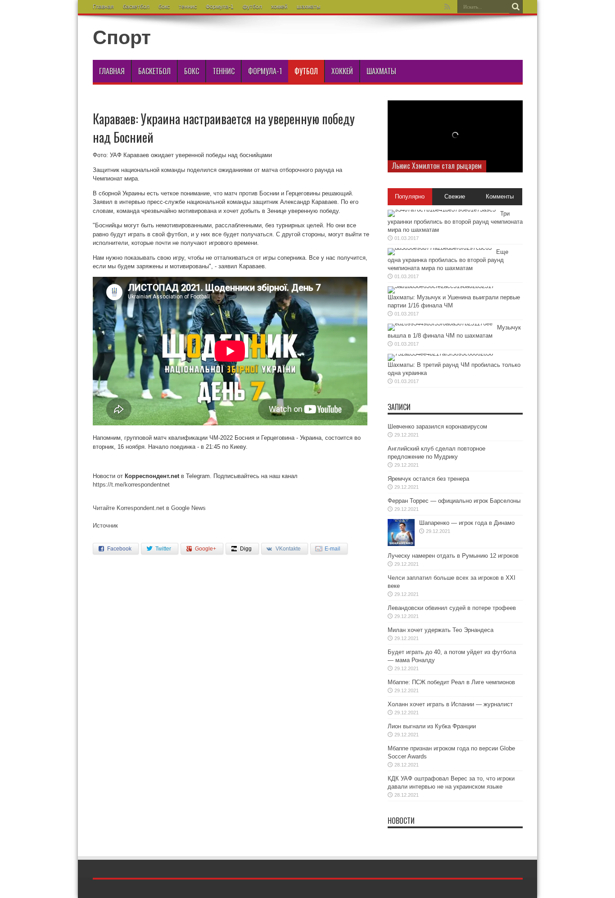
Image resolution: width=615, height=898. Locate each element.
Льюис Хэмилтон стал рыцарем (437, 165)
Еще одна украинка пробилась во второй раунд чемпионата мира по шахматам (448, 259)
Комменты (500, 196)
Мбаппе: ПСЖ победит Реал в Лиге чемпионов (451, 682)
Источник (105, 525)
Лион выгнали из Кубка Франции (432, 726)
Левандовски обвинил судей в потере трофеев (452, 608)
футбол (252, 7)
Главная (103, 7)
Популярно (410, 196)
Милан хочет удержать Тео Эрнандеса (440, 630)
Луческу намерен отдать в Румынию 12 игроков (453, 555)
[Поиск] (516, 7)
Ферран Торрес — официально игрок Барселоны (454, 500)
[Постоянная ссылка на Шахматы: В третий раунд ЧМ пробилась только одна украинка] (440, 353)
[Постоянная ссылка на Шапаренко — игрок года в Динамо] (401, 544)
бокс (164, 7)
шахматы (309, 7)
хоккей (279, 7)
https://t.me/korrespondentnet (131, 484)
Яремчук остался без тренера (428, 478)
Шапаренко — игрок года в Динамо (467, 522)
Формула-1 (220, 7)
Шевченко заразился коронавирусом (437, 426)
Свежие (454, 196)
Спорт (122, 37)
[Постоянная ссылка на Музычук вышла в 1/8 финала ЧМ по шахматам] (440, 323)
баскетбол (136, 7)
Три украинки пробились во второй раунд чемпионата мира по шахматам (455, 221)
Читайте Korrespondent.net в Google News (149, 508)
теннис (188, 7)
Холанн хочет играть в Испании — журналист (450, 704)
